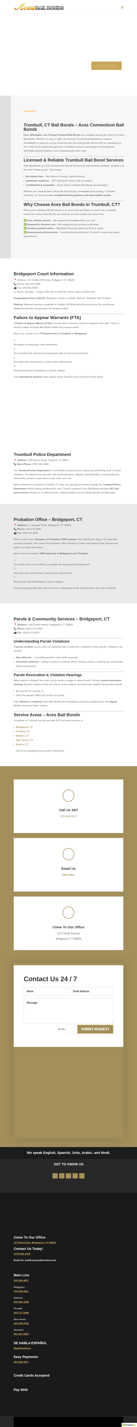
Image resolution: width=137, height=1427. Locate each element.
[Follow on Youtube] (61, 1175)
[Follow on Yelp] (75, 1175)
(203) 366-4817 (106, 66)
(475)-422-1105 (22, 1254)
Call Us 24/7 (68, 810)
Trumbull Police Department (42, 454)
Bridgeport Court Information (44, 273)
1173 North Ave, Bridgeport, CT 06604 (35, 1242)
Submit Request (95, 1029)
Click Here (68, 874)
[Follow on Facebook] (55, 1175)
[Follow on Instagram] (68, 1175)
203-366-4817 (68, 816)
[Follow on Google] (82, 1175)
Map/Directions (22, 1348)
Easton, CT (22, 744)
